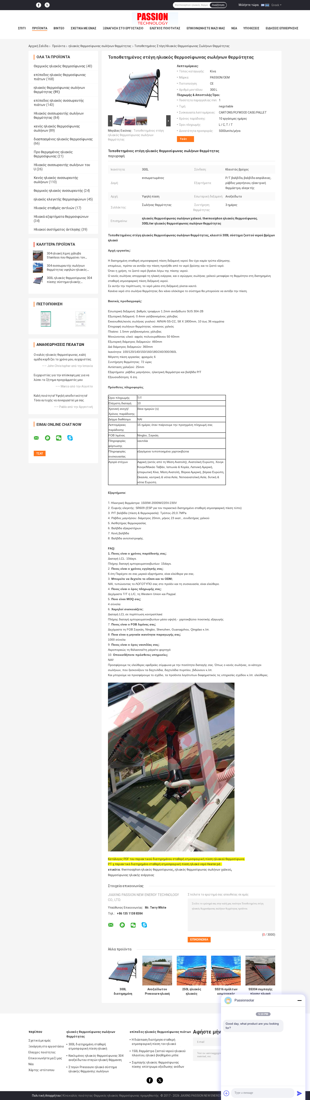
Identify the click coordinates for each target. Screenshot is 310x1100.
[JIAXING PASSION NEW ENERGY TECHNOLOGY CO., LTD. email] (39, 438)
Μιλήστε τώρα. (249, 5)
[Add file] (226, 1093)
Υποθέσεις (251, 28)
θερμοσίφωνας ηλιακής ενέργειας (131, 875)
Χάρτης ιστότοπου (41, 1070)
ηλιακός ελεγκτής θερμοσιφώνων (60, 199)
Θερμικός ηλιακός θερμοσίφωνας (59, 66)
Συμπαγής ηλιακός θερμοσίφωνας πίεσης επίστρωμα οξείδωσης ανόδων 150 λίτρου (158, 1065)
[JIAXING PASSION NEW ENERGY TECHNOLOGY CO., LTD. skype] (72, 438)
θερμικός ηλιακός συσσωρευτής (58, 191)
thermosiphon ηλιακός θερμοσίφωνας (147, 869)
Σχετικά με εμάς (83, 28)
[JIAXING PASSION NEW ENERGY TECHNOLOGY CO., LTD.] (155, 18)
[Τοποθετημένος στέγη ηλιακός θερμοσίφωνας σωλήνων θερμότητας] (137, 89)
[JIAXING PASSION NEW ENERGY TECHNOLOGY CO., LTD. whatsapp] (50, 438)
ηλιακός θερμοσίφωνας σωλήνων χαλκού (203, 869)
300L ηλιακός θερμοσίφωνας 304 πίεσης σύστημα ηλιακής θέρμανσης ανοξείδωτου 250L (69, 282)
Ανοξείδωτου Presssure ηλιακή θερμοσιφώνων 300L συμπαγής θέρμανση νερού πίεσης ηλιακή (157, 992)
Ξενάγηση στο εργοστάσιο (123, 28)
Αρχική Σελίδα (38, 46)
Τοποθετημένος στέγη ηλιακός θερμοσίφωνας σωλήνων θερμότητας (136, 135)
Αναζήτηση (218, 5)
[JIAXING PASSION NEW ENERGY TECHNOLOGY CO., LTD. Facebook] (38, 5)
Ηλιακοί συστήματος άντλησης (57, 229)
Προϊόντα (39, 28)
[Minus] (299, 1000)
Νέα (234, 28)
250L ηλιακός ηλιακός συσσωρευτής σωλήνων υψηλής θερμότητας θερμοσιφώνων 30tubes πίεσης (191, 992)
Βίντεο (59, 28)
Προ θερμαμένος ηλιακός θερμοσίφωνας (53, 154)
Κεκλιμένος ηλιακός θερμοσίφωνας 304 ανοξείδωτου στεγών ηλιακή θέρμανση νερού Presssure (96, 1058)
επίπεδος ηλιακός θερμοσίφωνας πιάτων (160, 1032)
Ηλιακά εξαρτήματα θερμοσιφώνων (61, 217)
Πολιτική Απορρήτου (46, 1095)
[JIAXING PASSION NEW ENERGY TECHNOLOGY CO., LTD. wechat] (61, 438)
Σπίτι (22, 28)
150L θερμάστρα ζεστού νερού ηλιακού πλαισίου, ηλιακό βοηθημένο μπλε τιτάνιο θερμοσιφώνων (159, 1053)
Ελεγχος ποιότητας (165, 28)
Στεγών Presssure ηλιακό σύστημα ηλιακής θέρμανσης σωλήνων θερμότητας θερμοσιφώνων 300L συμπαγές (93, 1069)
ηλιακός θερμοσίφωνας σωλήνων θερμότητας (100, 46)
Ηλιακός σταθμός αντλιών (54, 208)
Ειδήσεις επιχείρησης (282, 28)
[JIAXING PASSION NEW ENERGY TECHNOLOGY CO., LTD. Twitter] (47, 5)
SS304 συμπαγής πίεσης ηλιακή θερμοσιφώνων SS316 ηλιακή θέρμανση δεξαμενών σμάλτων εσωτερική (260, 992)
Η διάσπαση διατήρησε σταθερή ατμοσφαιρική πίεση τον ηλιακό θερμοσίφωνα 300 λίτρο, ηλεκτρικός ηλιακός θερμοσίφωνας (157, 1042)
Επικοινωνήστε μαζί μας (206, 28)
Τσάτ (183, 139)
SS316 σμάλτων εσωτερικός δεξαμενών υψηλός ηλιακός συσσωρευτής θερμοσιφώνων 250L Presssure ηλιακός (226, 992)
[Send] (299, 1093)
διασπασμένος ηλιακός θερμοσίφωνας (63, 139)
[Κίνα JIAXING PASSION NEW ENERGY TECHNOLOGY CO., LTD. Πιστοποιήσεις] (45, 319)
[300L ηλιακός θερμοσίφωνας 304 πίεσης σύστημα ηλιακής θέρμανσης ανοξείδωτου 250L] (38, 280)
